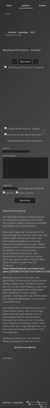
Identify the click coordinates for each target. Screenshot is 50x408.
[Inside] (44, 377)
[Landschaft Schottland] (31, 377)
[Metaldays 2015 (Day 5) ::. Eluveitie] (25, 96)
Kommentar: (9, 155)
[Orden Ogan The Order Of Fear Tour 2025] (20, 372)
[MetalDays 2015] (10, 389)
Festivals (12, 32)
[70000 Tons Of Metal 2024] (14, 396)
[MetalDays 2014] (32, 368)
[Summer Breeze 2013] (31, 370)
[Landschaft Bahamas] (12, 377)
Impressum (7, 402)
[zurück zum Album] (25, 347)
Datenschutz (18, 402)
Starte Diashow (32, 134)
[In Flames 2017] (10, 379)
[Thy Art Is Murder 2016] (13, 391)
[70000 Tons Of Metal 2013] (32, 365)
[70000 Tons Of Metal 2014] (14, 363)
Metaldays (23, 32)
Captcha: (7, 185)
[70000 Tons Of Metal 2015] (14, 361)
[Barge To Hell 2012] (11, 375)
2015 (32, 32)
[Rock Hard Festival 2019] (13, 386)
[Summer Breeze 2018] (34, 363)
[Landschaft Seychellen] (12, 382)
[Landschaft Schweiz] (28, 375)
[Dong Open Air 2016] (12, 365)
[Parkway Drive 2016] (32, 391)
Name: (6, 148)
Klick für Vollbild (30, 128)
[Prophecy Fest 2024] (34, 384)
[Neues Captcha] (25, 192)
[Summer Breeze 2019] (34, 396)
